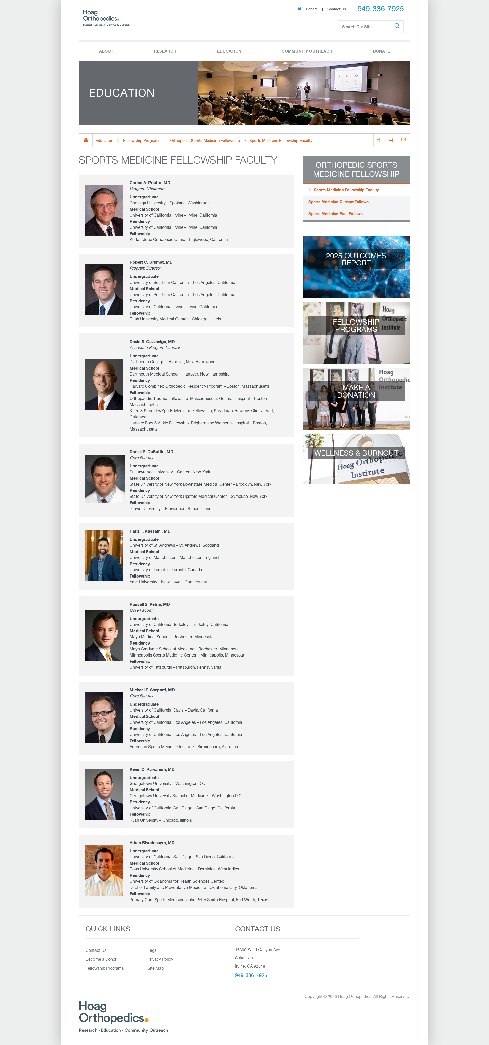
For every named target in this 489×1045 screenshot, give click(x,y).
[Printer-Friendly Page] (391, 140)
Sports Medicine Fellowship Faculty (346, 189)
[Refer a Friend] (404, 140)
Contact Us (336, 9)
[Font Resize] (379, 140)
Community (307, 51)
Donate (312, 9)
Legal (152, 950)
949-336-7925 (381, 8)
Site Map (155, 968)
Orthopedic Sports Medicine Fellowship (205, 140)
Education (104, 140)
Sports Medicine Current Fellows (338, 201)
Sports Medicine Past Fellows (335, 213)
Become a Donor (101, 959)
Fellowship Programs (141, 140)
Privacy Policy (160, 959)
